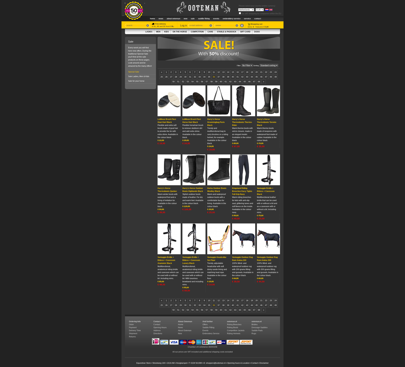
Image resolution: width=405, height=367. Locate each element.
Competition (197, 32)
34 (204, 77)
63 (235, 82)
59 (216, 82)
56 (202, 82)
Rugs (254, 333)
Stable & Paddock (226, 32)
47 (266, 77)
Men (158, 32)
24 (275, 72)
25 (162, 77)
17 (242, 72)
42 (242, 77)
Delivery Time (135, 330)
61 (226, 82)
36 (214, 77)
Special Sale (133, 72)
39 (228, 77)
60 (221, 82)
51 (178, 82)
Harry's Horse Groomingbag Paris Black (216, 122)
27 (171, 77)
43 (247, 77)
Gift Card (245, 32)
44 (252, 77)
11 (214, 72)
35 (209, 77)
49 (275, 77)
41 (238, 77)
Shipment (133, 333)
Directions (158, 333)
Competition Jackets (236, 330)
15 (233, 72)
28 (176, 77)
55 (197, 82)
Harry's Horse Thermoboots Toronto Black (266, 122)
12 (219, 72)
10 (209, 72)
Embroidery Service (231, 19)
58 (211, 82)
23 (271, 72)
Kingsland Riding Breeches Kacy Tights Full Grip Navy (242, 191)
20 (256, 72)
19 (252, 72)
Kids (166, 32)
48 (271, 77)
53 (188, 82)
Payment (133, 327)
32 (195, 77)
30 (185, 77)
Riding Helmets (234, 333)
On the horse (180, 32)
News (161, 19)
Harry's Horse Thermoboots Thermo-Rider (242, 122)
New (180, 333)
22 (266, 72)
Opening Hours (160, 327)
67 (254, 82)
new (185, 19)
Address (157, 330)
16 (238, 72)
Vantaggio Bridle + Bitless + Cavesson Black (265, 191)
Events (216, 19)
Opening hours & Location (238, 363)
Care (210, 32)
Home (152, 19)
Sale (193, 19)
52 (183, 82)
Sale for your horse (136, 81)
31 (190, 77)
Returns (132, 337)
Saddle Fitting (204, 19)
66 (249, 82)
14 (228, 72)
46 (261, 77)
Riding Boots (233, 327)
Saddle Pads (257, 330)
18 (247, 72)
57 (207, 82)
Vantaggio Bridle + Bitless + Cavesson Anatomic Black (166, 260)
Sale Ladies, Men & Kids (138, 76)
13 (223, 72)
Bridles (255, 324)
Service (247, 19)
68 (259, 82)
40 (233, 77)
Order (131, 324)
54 (192, 82)
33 (200, 77)
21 (261, 72)
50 (173, 82)
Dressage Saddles (260, 327)
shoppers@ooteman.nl (216, 363)
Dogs (257, 32)
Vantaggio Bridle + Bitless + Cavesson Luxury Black (191, 260)
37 (219, 77)
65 (245, 82)
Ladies (148, 32)
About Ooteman (173, 19)
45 (256, 77)
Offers (205, 324)
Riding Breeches (234, 324)
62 (230, 82)
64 (240, 82)
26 (166, 77)
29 (181, 77)
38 (223, 77)
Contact (257, 19)
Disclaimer (264, 363)
